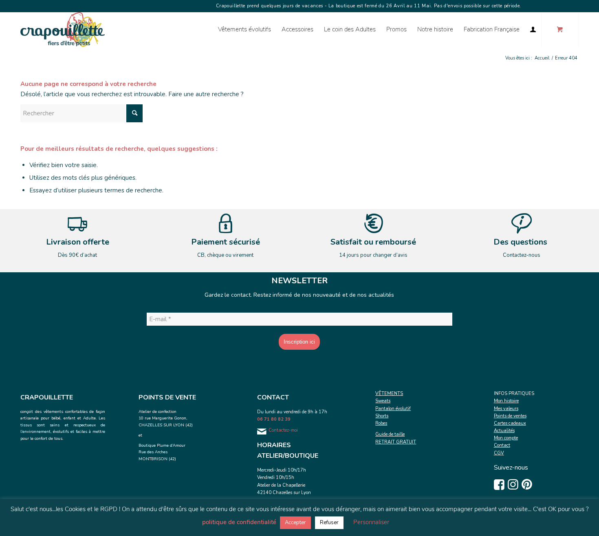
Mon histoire (506, 401)
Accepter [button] (295, 522)
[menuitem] (244, 29)
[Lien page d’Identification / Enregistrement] (533, 29)
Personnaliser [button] (371, 522)
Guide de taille (390, 434)
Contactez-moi (283, 430)
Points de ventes (510, 416)
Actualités (504, 431)
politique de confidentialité (239, 522)
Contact (502, 445)
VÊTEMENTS (389, 393)
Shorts (381, 416)
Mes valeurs (506, 409)
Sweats (382, 401)
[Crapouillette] (62, 29)
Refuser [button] (329, 522)
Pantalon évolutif (393, 409)
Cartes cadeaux (510, 423)
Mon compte (506, 438)
